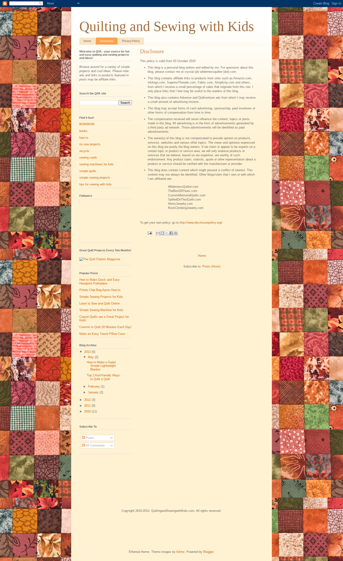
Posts (89, 438)
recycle (84, 151)
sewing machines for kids (96, 164)
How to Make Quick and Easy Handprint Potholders (99, 281)
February (94, 386)
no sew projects (90, 144)
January (94, 392)
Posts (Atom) (211, 266)
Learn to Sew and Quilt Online (99, 303)
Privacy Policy (131, 41)
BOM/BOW (86, 124)
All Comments (95, 445)
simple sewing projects (94, 177)
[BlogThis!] (162, 233)
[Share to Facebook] (171, 233)
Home (87, 41)
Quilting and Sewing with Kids (166, 26)
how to (83, 137)
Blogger (208, 552)
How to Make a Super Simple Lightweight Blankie (101, 365)
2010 (88, 411)
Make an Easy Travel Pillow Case (102, 334)
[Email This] (158, 233)
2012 (88, 400)
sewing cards (88, 157)
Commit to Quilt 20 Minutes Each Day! (105, 327)
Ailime (180, 552)
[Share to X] (166, 233)
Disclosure (106, 41)
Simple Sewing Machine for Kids (101, 310)
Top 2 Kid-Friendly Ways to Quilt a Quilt (103, 377)
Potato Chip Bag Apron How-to (99, 290)
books (83, 131)
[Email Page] (149, 233)
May (91, 357)
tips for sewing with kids (95, 184)
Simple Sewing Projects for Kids (101, 296)
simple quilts (87, 171)
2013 (88, 351)
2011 (88, 405)
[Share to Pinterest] (175, 233)
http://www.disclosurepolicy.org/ (201, 222)
